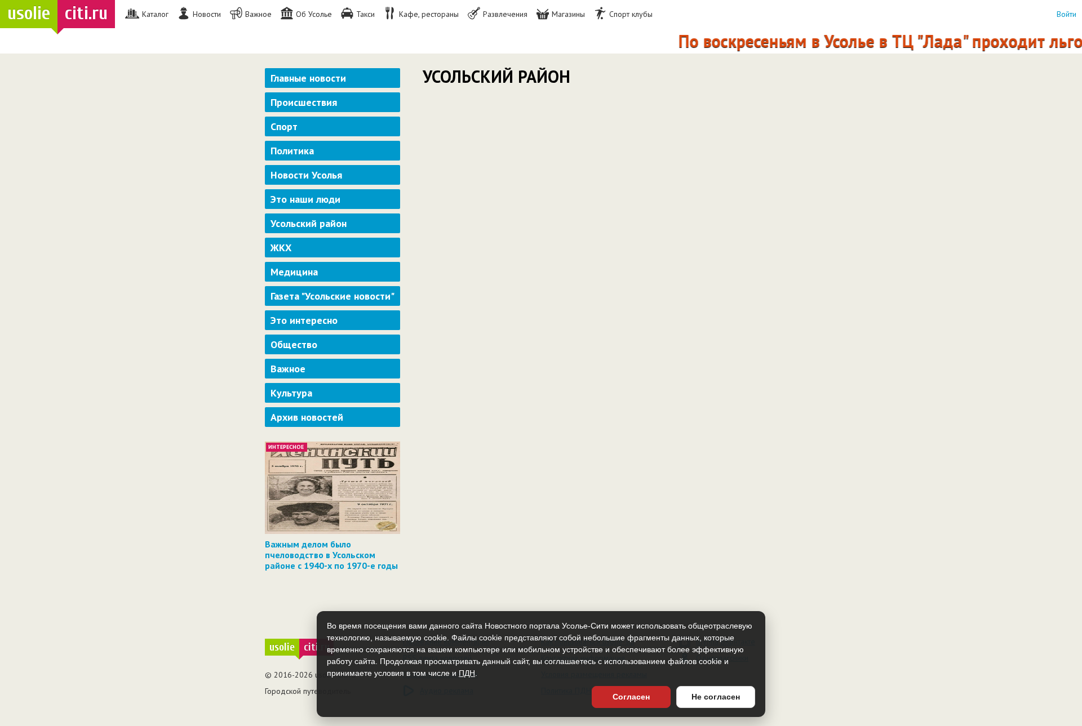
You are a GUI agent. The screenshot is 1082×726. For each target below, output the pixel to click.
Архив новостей (306, 417)
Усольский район (308, 223)
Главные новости (308, 78)
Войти (1066, 14)
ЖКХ (280, 247)
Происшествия (303, 102)
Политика (292, 150)
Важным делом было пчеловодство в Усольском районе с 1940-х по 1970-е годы (331, 554)
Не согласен (715, 696)
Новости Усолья (306, 174)
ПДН (467, 673)
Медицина (294, 271)
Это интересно (304, 320)
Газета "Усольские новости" (332, 295)
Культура (291, 392)
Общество (293, 344)
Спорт (284, 126)
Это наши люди (305, 199)
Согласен (631, 696)
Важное (287, 368)
